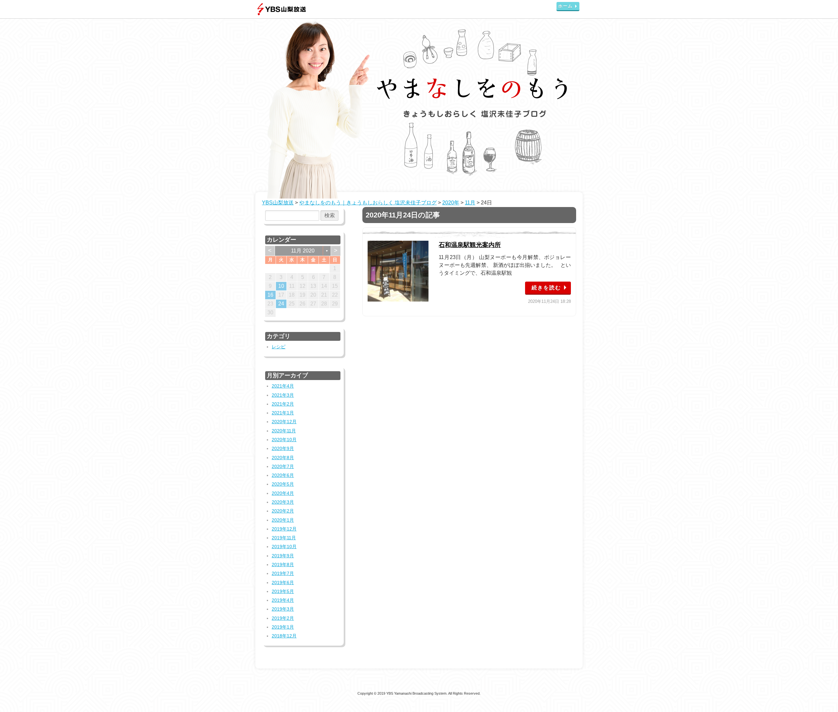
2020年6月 (283, 475)
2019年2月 (283, 618)
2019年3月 (283, 609)
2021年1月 (283, 412)
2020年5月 (283, 484)
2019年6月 (283, 582)
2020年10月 (284, 439)
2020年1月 (283, 520)
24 (281, 303)
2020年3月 (283, 502)
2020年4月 (283, 493)
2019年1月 (283, 627)
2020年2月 (283, 510)
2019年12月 (284, 528)
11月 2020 (303, 250)
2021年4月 (283, 386)
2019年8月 (283, 564)
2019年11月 (284, 537)
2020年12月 (284, 421)
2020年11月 (284, 430)
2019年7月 (283, 573)
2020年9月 (283, 448)
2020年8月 (283, 457)
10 (281, 286)
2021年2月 (283, 404)
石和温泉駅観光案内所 (470, 244)
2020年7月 (283, 466)
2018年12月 (284, 635)
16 (270, 295)
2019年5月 (283, 591)
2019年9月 (283, 555)
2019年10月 (284, 546)
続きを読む (546, 287)
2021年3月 (283, 395)
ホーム (565, 6)
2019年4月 (283, 600)
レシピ (278, 346)
